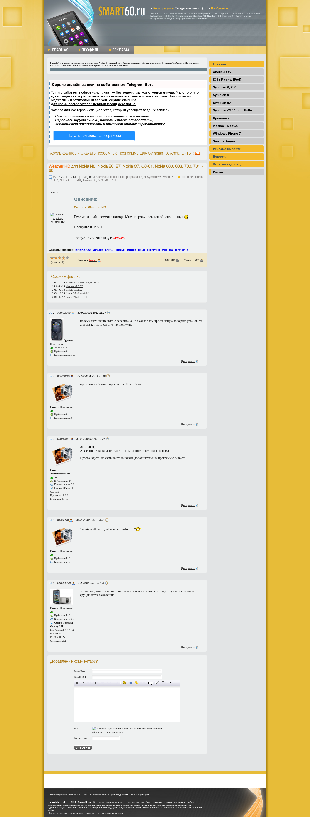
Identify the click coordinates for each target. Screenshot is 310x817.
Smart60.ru (84, 802)
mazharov (63, 375)
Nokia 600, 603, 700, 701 (99, 180)
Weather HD (59, 166)
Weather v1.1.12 (74, 286)
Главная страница (57, 794)
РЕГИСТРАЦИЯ (78, 794)
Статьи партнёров (139, 794)
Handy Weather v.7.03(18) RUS (82, 282)
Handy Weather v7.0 (76, 297)
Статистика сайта (98, 794)
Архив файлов (131, 62)
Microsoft (63, 438)
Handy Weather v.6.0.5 (78, 293)
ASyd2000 (64, 312)
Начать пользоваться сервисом (94, 136)
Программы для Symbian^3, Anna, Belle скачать (170, 62)
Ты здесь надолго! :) (178, 8)
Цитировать (188, 361)
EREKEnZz (64, 583)
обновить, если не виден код (107, 732)
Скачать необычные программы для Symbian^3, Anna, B (83, 65)
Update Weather (74, 289)
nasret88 (63, 520)
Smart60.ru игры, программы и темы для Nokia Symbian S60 (85, 62)
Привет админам (119, 794)
